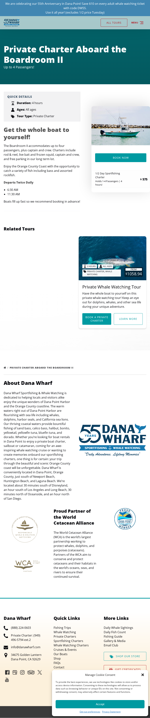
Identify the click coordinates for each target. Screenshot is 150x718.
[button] (143, 675)
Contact (59, 667)
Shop (57, 658)
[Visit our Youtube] (7, 680)
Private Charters (65, 636)
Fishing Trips (62, 628)
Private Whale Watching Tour (111, 287)
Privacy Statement (111, 711)
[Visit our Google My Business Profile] (14, 672)
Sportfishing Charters (68, 641)
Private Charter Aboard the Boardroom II (42, 367)
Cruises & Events (65, 650)
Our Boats (61, 654)
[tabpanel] (120, 125)
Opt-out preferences (90, 711)
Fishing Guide (113, 636)
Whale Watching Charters (71, 645)
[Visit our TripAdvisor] (31, 672)
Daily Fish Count (115, 632)
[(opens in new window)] (125, 510)
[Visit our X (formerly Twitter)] (40, 672)
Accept (100, 704)
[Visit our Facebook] (7, 672)
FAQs (57, 663)
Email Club (111, 645)
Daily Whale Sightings (118, 628)
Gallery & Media (114, 641)
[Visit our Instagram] (22, 672)
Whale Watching (65, 632)
